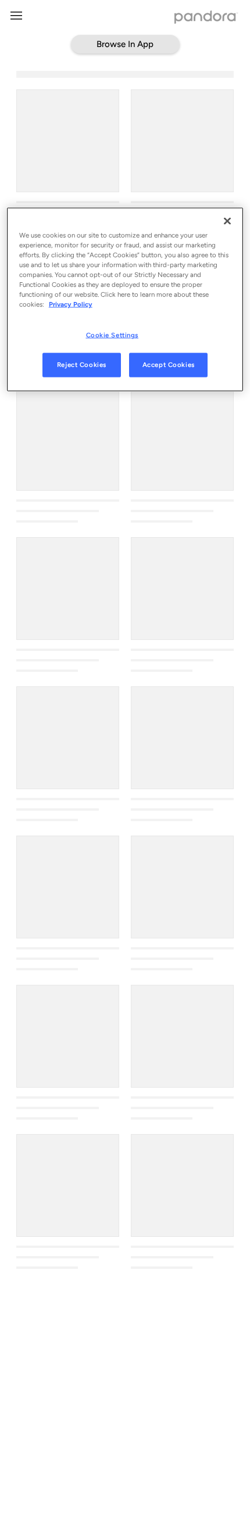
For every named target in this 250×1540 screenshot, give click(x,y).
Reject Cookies (81, 365)
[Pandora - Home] (206, 18)
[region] (125, 299)
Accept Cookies (168, 365)
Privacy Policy (70, 304)
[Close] (227, 220)
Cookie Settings (112, 335)
